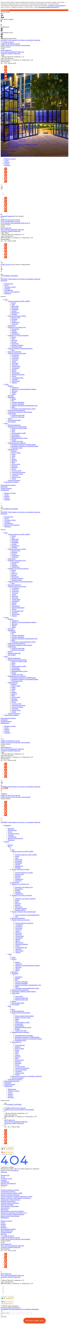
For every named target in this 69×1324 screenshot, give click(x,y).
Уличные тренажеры (7, 1204)
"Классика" (15, 365)
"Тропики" (15, 379)
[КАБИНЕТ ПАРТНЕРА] (2, 188)
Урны (13, 431)
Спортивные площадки (8, 1191)
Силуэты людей (16, 470)
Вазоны (14, 439)
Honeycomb (15, 306)
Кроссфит (11, 123)
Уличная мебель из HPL (19, 433)
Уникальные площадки (11, 147)
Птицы (14, 469)
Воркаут (10, 121)
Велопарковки (16, 436)
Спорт (6, 120)
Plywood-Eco (15, 329)
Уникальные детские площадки (10, 1199)
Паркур (10, 131)
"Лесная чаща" (16, 366)
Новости (7, 162)
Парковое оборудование (8, 1201)
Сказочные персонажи (18, 472)
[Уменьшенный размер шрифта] (1, 13)
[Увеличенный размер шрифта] (2, 17)
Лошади (14, 459)
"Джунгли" (15, 360)
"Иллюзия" (15, 363)
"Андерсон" (15, 356)
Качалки (14, 342)
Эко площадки (5, 1208)
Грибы (13, 456)
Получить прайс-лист (34, 1320)
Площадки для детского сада (16, 112)
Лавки (13, 430)
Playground (15, 307)
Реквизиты (7, 99)
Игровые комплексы (14, 138)
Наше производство (7, 1230)
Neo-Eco (14, 321)
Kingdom (14, 314)
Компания (4, 86)
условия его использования (56, 5)
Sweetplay (14, 332)
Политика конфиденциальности (10, 1307)
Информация (5, 155)
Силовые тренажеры (18, 402)
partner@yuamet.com (10, 53)
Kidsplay (14, 330)
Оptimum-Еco (16, 322)
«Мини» (14, 392)
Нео (13, 400)
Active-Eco (15, 324)
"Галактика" (15, 358)
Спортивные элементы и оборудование (20, 128)
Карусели (14, 340)
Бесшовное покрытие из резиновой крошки (25, 446)
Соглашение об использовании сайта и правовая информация (20, 1309)
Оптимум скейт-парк (18, 415)
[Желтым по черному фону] (1, 23)
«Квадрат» (15, 391)
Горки (13, 338)
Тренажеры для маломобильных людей (23, 408)
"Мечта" (14, 371)
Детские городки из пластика (17, 118)
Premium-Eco (15, 312)
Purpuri (14, 303)
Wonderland (15, 309)
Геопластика (12, 110)
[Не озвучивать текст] (2, 37)
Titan (13, 350)
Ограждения (15, 435)
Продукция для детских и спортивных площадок (23, 144)
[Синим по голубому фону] (1, 25)
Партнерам (4, 152)
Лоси (13, 457)
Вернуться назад (6, 1170)
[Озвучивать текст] (2, 34)
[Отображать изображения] (2, 29)
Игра (6, 105)
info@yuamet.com (6, 50)
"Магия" (14, 369)
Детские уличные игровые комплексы (12, 1214)
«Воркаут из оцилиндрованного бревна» (24, 389)
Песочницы (15, 343)
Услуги (6, 91)
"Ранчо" (14, 376)
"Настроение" (16, 373)
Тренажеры (11, 125)
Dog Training (12, 134)
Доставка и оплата (10, 92)
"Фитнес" (14, 382)
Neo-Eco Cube (16, 317)
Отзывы (6, 163)
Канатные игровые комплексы (10, 1195)
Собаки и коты (16, 477)
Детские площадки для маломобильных (20, 115)
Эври (13, 304)
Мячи (13, 462)
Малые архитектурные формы (17, 139)
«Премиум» (15, 387)
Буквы (13, 454)
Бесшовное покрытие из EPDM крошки (24, 444)
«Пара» (14, 394)
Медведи (14, 461)
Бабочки (14, 451)
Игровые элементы (17, 345)
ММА (13, 407)
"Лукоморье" (15, 368)
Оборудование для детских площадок (12, 1211)
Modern (14, 399)
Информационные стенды (20, 438)
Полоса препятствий (14, 133)
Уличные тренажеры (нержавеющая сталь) (24, 405)
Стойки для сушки (17, 441)
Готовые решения (6, 154)
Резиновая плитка (17, 448)
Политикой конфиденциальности (48, 7)
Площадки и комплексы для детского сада (14, 1213)
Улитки (14, 479)
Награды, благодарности (11, 97)
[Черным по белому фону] (1, 21)
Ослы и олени (16, 464)
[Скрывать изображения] (2, 31)
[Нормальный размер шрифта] (2, 15)
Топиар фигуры (13, 143)
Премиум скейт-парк (18, 417)
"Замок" (14, 361)
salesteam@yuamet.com (12, 52)
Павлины (14, 465)
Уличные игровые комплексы (10, 1203)
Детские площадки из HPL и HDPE (19, 107)
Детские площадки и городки (10, 1190)
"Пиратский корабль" (18, 374)
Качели (14, 337)
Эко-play (14, 311)
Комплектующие (17, 347)
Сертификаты (8, 96)
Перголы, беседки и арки (19, 428)
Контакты (7, 165)
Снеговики (15, 475)
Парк (6, 136)
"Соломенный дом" (18, 378)
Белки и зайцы (16, 452)
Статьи (6, 160)
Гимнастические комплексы (16, 126)
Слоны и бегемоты (17, 474)
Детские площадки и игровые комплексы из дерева (16, 1196)
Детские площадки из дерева (17, 108)
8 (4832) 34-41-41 (15, 45)
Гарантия (7, 94)
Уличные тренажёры (18, 404)
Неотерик (14, 319)
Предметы (15, 467)
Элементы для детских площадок (18, 113)
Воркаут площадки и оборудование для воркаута (16, 1198)
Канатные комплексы (14, 117)
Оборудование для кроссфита (10, 1206)
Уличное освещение (14, 146)
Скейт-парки (12, 130)
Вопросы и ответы (10, 159)
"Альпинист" (16, 355)
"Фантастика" (16, 381)
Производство (8, 89)
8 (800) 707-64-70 (8, 42)
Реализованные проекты (8, 151)
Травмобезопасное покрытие (17, 141)
